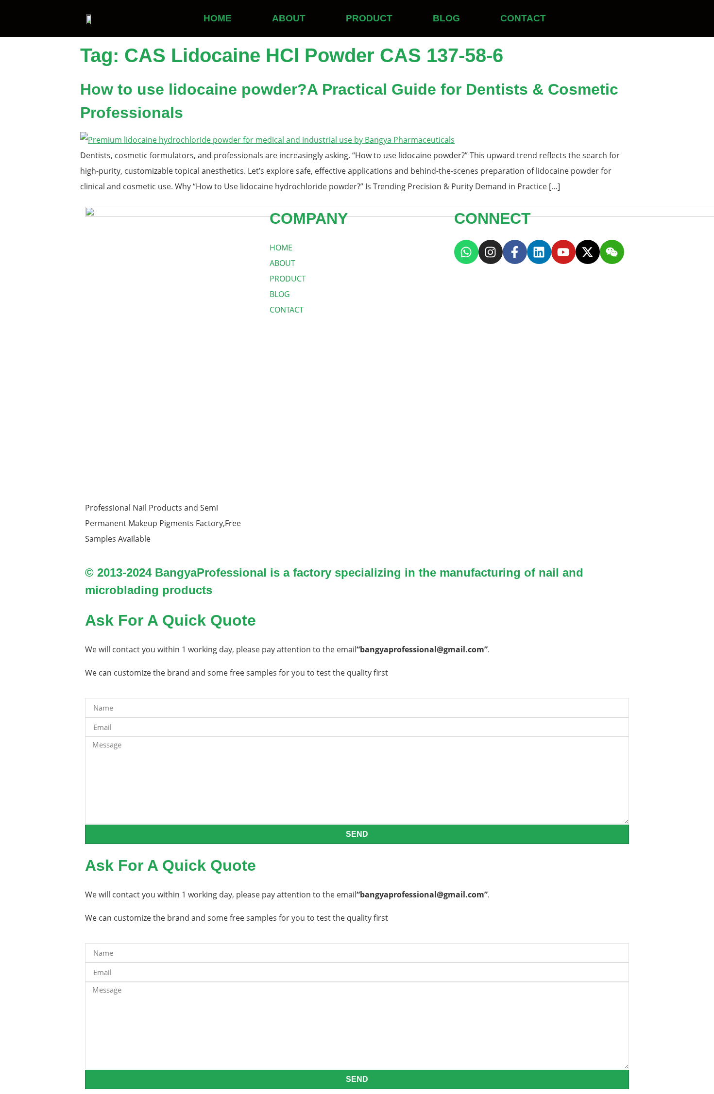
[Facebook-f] (515, 252)
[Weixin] (612, 252)
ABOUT (289, 18)
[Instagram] (490, 252)
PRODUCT (369, 18)
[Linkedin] (539, 252)
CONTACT (523, 18)
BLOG (446, 18)
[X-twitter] (588, 252)
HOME (218, 18)
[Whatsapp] (466, 252)
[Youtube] (563, 252)
